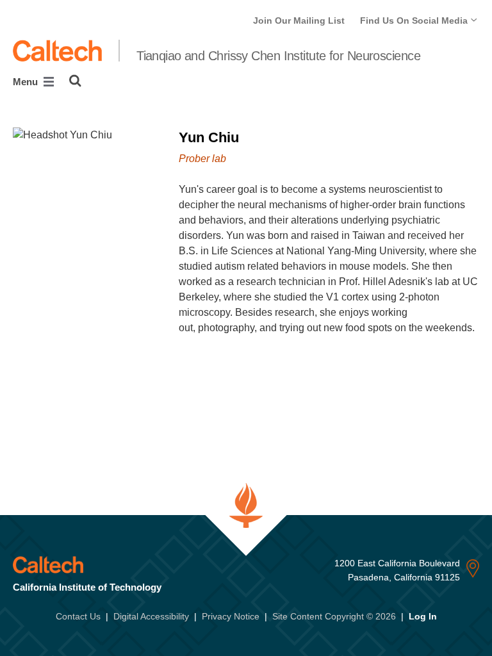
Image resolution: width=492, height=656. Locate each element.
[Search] (75, 80)
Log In (423, 616)
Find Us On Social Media (415, 20)
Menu (26, 81)
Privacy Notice (230, 616)
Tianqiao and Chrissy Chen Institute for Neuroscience (278, 56)
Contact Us (78, 616)
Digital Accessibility (151, 616)
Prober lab (202, 158)
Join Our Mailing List (299, 20)
